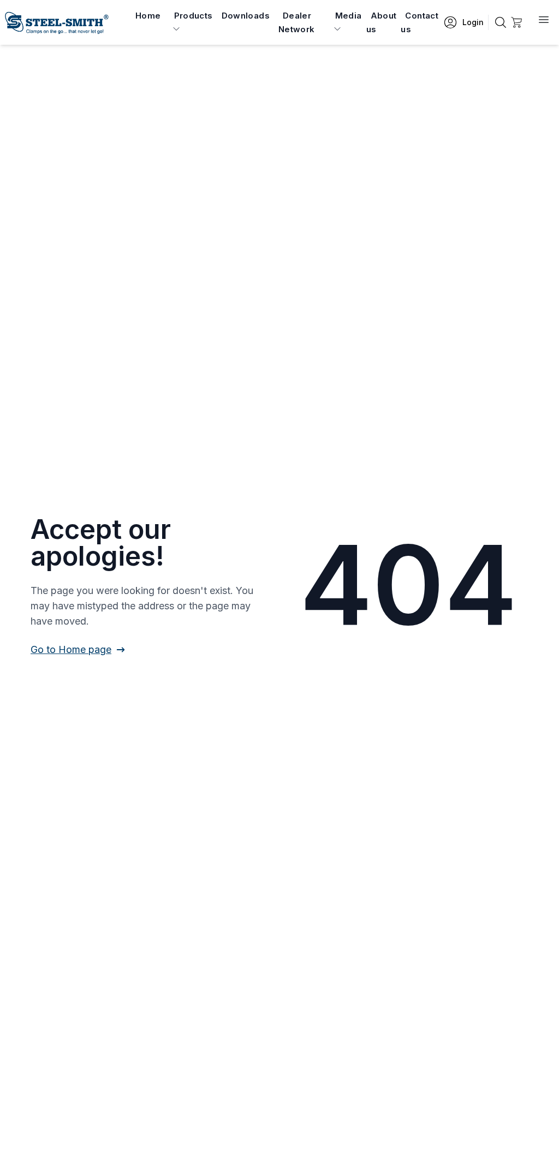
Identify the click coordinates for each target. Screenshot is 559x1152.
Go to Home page (71, 649)
